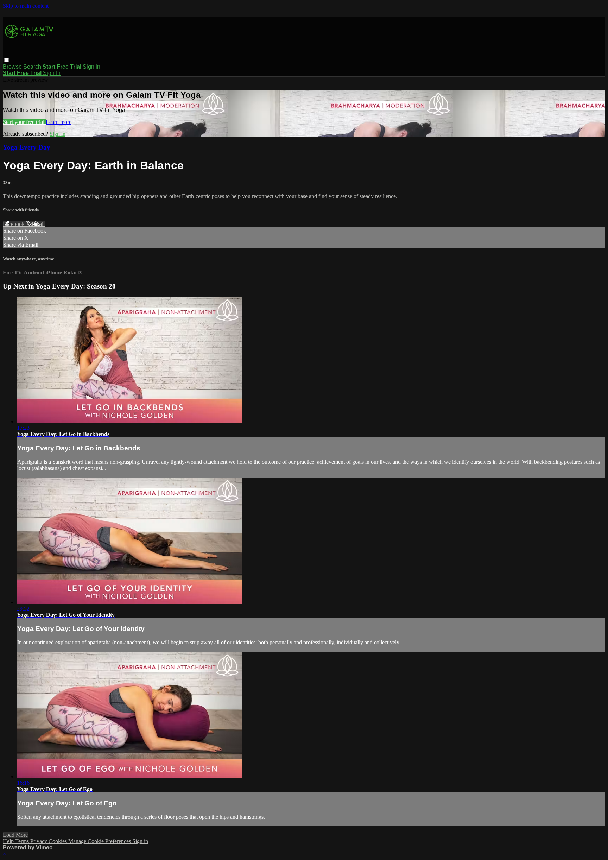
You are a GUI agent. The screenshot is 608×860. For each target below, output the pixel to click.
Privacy (39, 841)
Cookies (58, 841)
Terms (22, 841)
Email (38, 224)
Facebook (14, 224)
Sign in (91, 67)
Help (9, 841)
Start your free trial (24, 122)
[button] (6, 60)
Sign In (52, 73)
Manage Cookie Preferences (100, 841)
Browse (13, 67)
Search (33, 67)
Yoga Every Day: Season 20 (76, 286)
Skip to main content (26, 6)
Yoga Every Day (26, 147)
